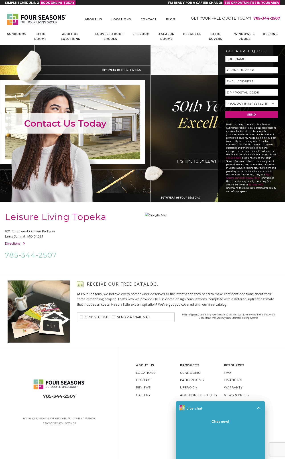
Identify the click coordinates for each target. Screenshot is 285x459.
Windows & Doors (244, 36)
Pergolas (192, 34)
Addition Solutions (70, 36)
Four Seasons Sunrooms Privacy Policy (248, 176)
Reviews (143, 387)
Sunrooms (16, 34)
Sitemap (70, 423)
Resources (234, 365)
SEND (251, 114)
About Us (93, 19)
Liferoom (141, 34)
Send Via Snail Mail (134, 317)
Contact (148, 19)
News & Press (236, 395)
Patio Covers (215, 36)
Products (190, 365)
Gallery (143, 395)
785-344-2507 (31, 255)
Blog (170, 19)
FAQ (227, 372)
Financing (233, 380)
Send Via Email (97, 317)
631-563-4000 (233, 157)
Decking (270, 34)
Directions (13, 243)
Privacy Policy (53, 423)
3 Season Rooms (166, 36)
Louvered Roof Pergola (109, 36)
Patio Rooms (40, 36)
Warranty (233, 387)
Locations (121, 19)
